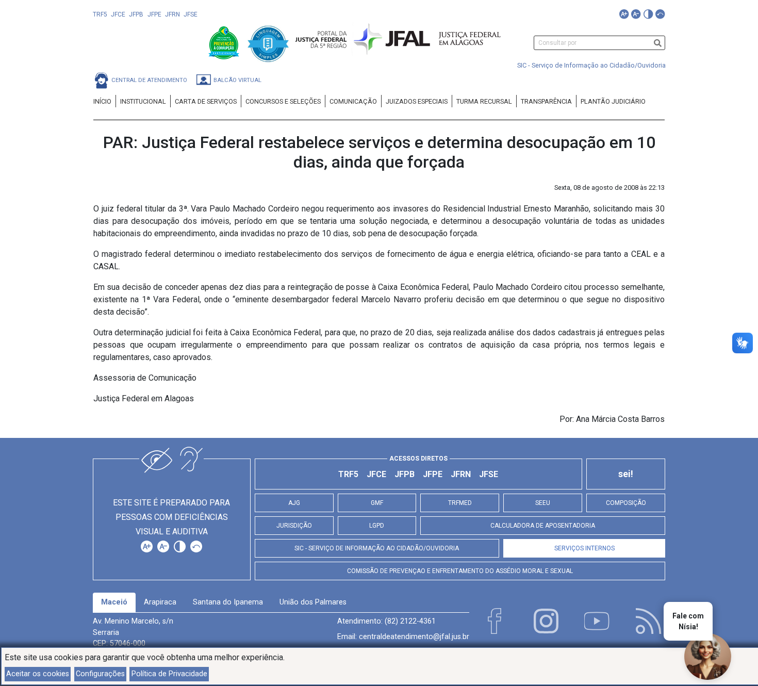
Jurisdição (294, 525)
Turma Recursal (484, 101)
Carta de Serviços (206, 101)
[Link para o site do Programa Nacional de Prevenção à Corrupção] (224, 42)
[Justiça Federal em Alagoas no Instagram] (546, 621)
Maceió (114, 602)
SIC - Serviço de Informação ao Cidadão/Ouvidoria (591, 65)
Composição (626, 503)
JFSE (190, 14)
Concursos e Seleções (283, 101)
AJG (294, 503)
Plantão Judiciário (613, 101)
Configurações (100, 673)
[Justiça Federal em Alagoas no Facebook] (494, 621)
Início (102, 101)
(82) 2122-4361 (410, 621)
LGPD (376, 525)
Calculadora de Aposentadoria (542, 525)
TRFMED (460, 503)
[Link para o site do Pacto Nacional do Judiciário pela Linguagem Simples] (268, 42)
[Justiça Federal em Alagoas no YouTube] (597, 621)
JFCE (118, 14)
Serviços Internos (584, 548)
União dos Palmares (313, 602)
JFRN (172, 14)
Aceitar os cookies (37, 673)
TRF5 (100, 14)
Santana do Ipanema (228, 602)
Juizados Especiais (417, 101)
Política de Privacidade (169, 673)
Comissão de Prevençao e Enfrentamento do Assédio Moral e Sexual (460, 571)
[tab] (114, 602)
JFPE (154, 14)
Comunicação (353, 101)
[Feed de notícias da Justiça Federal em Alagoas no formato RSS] (649, 621)
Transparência (546, 101)
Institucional (143, 101)
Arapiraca (160, 602)
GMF (377, 503)
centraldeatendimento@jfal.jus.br (414, 636)
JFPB (136, 14)
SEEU (542, 503)
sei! (625, 474)
